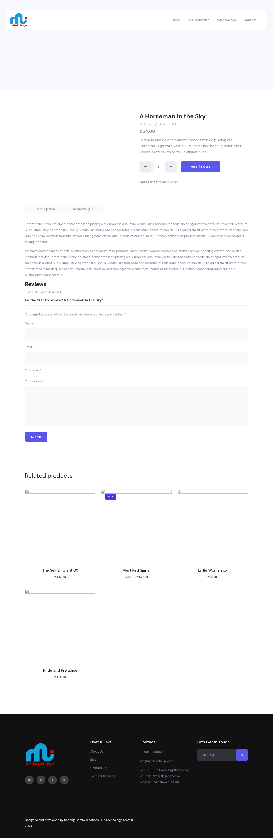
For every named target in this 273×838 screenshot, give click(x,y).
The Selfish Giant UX (60, 570)
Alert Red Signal (136, 570)
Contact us (98, 768)
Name (30, 323)
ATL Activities (198, 20)
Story (174, 182)
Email (30, 347)
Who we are (226, 20)
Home (176, 20)
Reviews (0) (83, 209)
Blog (93, 760)
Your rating (33, 370)
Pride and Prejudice (60, 670)
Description (45, 209)
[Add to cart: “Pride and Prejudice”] (60, 630)
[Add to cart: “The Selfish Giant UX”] (60, 530)
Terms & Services (102, 776)
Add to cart (200, 167)
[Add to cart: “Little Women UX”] (212, 530)
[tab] (45, 209)
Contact (250, 20)
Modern (164, 182)
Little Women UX (213, 570)
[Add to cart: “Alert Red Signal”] (136, 530)
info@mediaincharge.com (156, 761)
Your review (34, 381)
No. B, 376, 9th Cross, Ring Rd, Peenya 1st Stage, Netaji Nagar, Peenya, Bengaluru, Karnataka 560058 (164, 776)
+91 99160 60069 (151, 752)
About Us (96, 752)
